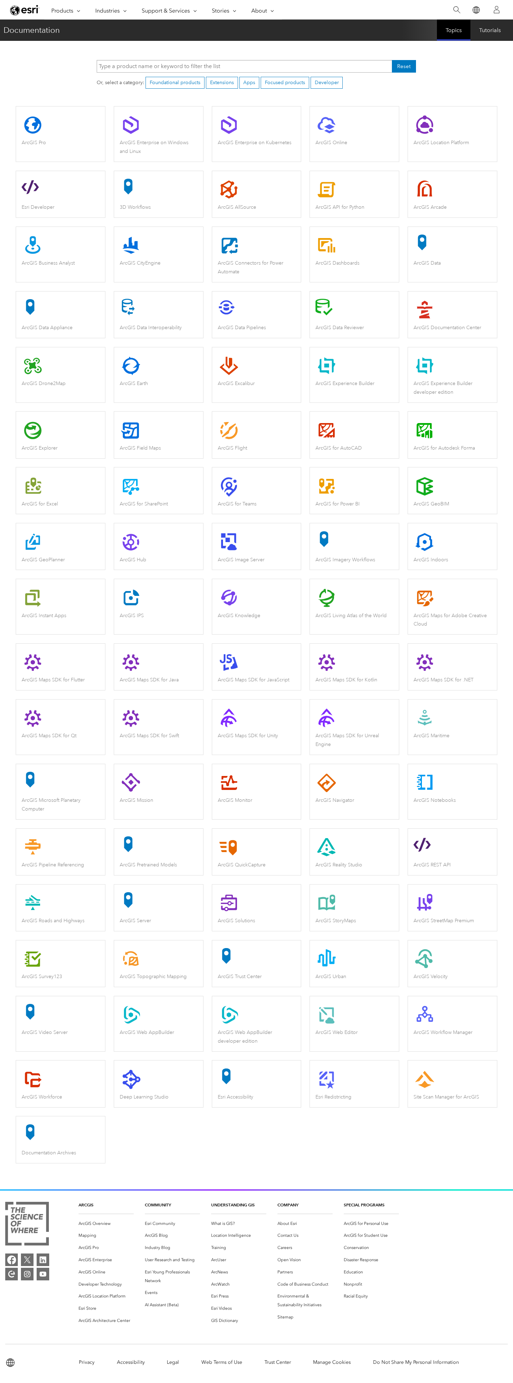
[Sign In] (496, 9)
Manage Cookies (332, 1362)
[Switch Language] (475, 10)
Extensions (222, 83)
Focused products (285, 83)
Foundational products (175, 83)
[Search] (456, 10)
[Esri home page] (24, 10)
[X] (27, 1259)
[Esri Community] (11, 1274)
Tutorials (490, 30)
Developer (327, 83)
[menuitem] (106, 1224)
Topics (454, 30)
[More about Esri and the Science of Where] (27, 1225)
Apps (249, 83)
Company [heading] (287, 1204)
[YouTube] (43, 1274)
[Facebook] (11, 1259)
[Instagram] (27, 1274)
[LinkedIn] (43, 1259)
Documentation (31, 30)
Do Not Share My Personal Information (416, 1362)
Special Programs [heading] (364, 1204)
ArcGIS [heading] (86, 1204)
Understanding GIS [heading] (233, 1204)
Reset (404, 66)
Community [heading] (158, 1204)
